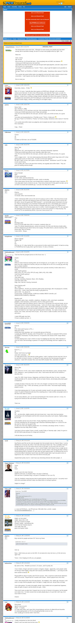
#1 (67, 85)
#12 (67, 364)
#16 (67, 488)
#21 (67, 617)
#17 (67, 515)
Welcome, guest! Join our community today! (37, 35)
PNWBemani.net (8, 38)
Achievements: (7, 49)
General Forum (21, 38)
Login (65, 6)
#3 (67, 132)
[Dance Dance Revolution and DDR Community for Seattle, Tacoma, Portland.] (17, 4)
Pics (24, 6)
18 (70, 41)
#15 (67, 462)
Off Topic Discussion (31, 38)
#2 (67, 104)
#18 (67, 535)
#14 (67, 440)
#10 (67, 323)
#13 (67, 408)
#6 (67, 189)
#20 (67, 601)
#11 (67, 347)
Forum (9, 6)
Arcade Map (14, 6)
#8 (67, 236)
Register (69, 6)
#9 (67, 252)
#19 (67, 563)
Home (5, 6)
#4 (67, 144)
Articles (20, 6)
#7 (67, 215)
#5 (67, 170)
